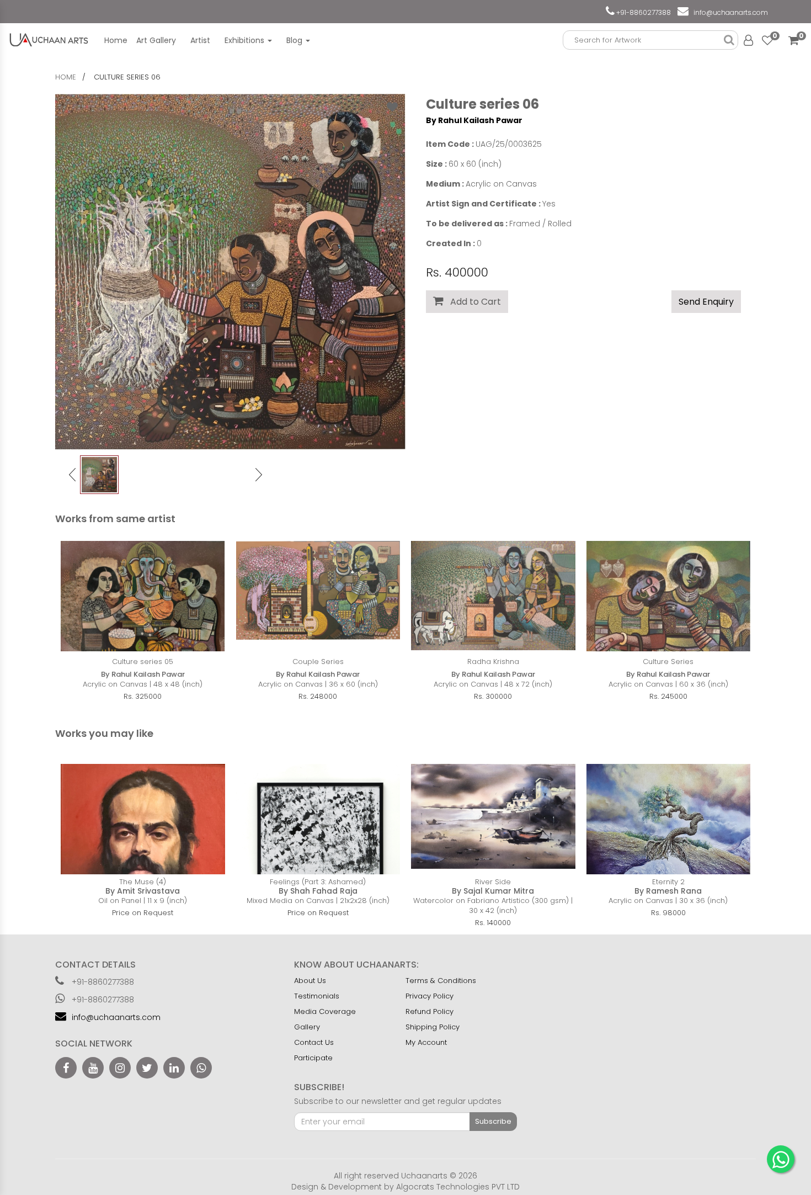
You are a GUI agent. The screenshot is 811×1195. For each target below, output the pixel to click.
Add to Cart (472, 301)
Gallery (307, 1027)
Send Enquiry (706, 301)
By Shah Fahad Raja (318, 890)
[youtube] (93, 1068)
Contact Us (314, 1042)
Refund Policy (429, 1011)
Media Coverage (325, 1011)
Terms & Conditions (441, 980)
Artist (200, 40)
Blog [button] (295, 40)
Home (115, 40)
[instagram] (120, 1068)
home (65, 77)
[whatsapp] (201, 1068)
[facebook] (66, 1068)
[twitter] (147, 1068)
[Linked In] (174, 1068)
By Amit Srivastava (142, 890)
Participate (313, 1058)
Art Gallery (156, 40)
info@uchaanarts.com (729, 12)
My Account (426, 1042)
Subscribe (493, 1121)
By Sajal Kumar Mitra (493, 890)
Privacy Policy (429, 996)
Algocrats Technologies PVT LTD (458, 1186)
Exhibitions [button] (245, 40)
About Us (310, 980)
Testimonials (316, 996)
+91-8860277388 (643, 12)
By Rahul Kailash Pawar (474, 120)
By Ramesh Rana (668, 890)
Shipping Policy (433, 1027)
